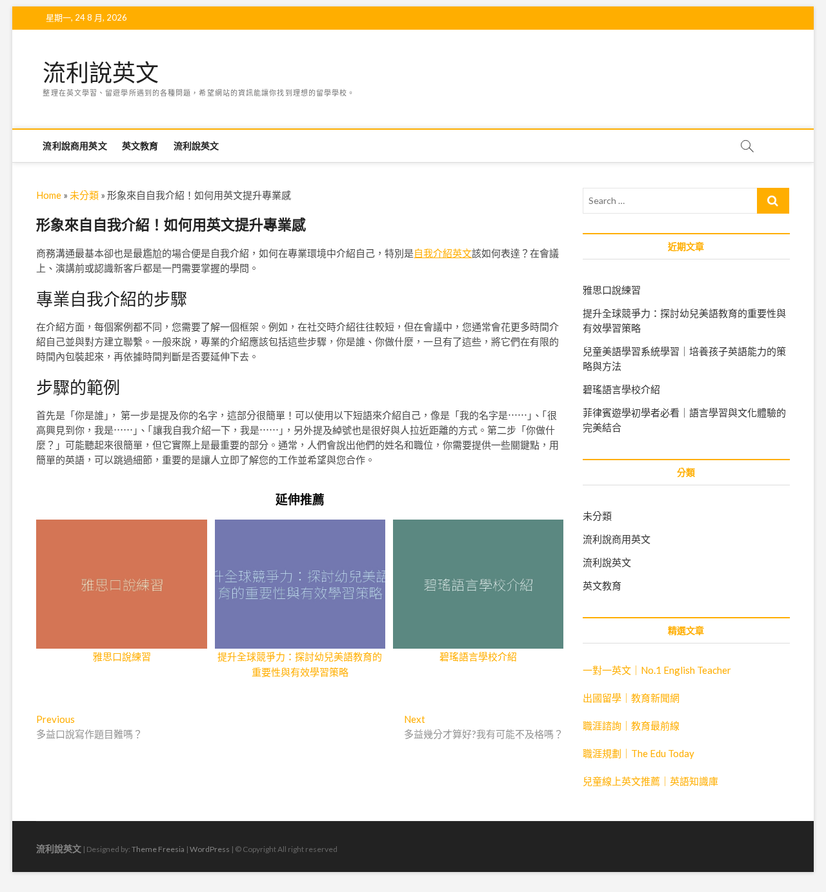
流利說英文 (101, 73)
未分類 (84, 195)
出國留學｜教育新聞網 (631, 698)
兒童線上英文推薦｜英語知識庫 (650, 781)
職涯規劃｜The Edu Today (638, 753)
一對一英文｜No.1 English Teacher (657, 670)
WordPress (210, 849)
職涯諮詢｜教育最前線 (631, 725)
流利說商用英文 (74, 145)
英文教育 (140, 145)
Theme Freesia (158, 849)
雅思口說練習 (122, 656)
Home (48, 195)
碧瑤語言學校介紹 (478, 656)
